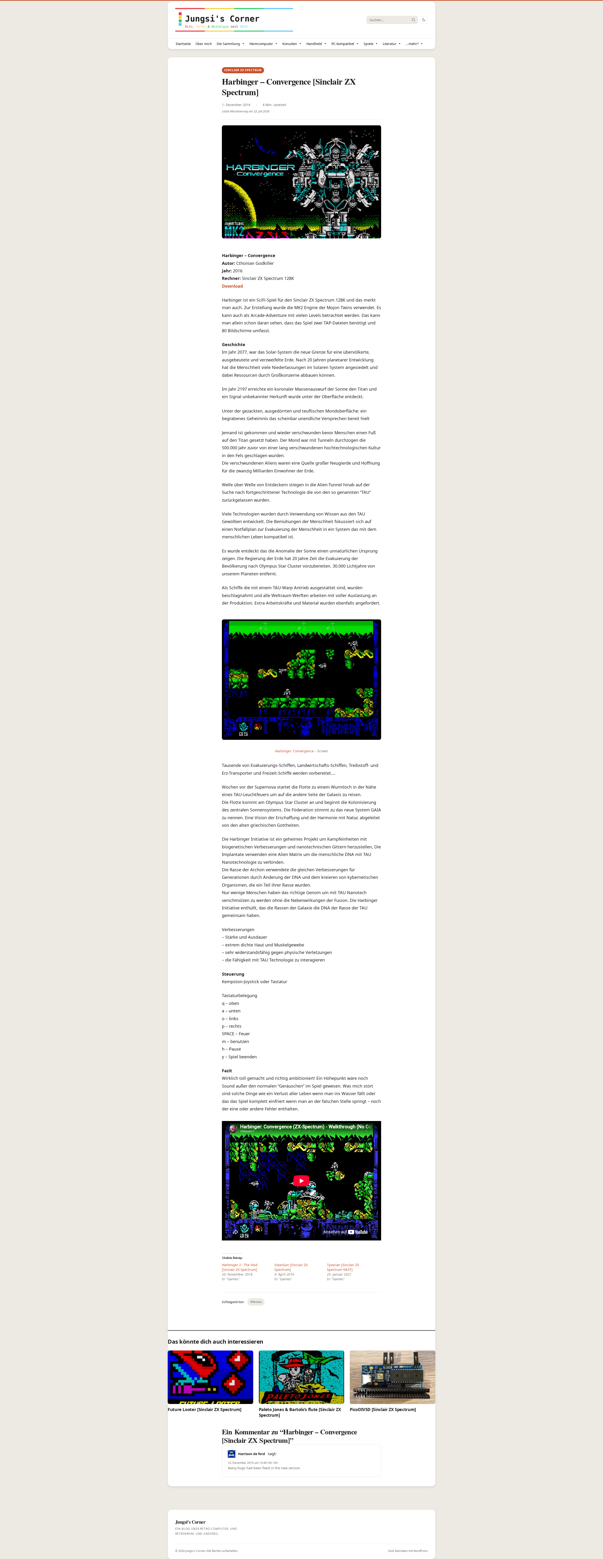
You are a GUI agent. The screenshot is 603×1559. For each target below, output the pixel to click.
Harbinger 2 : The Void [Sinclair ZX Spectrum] (239, 1267)
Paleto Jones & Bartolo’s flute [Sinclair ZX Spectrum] (300, 1412)
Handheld (314, 43)
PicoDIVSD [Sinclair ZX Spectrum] (383, 1409)
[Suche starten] (413, 19)
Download (232, 286)
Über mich (204, 43)
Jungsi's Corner (195, 1551)
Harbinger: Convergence (294, 751)
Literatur (389, 43)
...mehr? (412, 43)
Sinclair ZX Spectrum (242, 70)
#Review (255, 1302)
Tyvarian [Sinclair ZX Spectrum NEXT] (343, 1267)
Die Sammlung (228, 43)
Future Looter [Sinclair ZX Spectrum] (204, 1409)
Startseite (183, 43)
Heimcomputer (261, 43)
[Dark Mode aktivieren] (424, 20)
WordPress (420, 1551)
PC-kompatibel (342, 43)
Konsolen (289, 43)
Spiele (368, 43)
